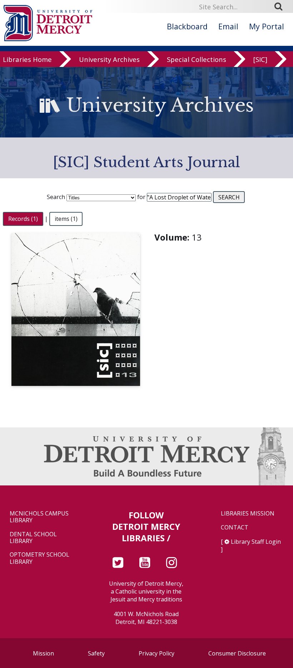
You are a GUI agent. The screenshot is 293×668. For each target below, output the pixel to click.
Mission (43, 653)
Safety (96, 653)
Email (228, 26)
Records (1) (23, 219)
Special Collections (196, 59)
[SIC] (260, 59)
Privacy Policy (156, 653)
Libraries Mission (247, 513)
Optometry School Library (39, 558)
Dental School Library (33, 537)
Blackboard (187, 26)
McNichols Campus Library (39, 517)
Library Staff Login (256, 542)
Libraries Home (27, 59)
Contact (234, 527)
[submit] (280, 6)
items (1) (66, 219)
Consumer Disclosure (237, 653)
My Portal (266, 26)
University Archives (109, 59)
